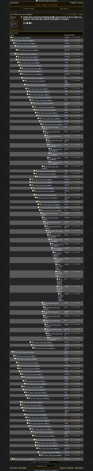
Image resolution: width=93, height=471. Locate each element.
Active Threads (53, 5)
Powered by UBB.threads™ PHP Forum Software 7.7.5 (46, 470)
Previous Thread (29, 8)
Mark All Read (22, 468)
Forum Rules (13, 468)
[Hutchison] (14, 27)
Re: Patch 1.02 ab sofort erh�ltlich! (22, 14)
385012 (81, 14)
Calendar (44, 5)
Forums (38, 5)
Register (73, 2)
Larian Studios (14, 2)
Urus (64, 14)
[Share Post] (77, 14)
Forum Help (70, 468)
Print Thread (13, 12)
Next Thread (64, 8)
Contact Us (63, 468)
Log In (81, 2)
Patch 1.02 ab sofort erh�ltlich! (22, 37)
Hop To (35, 462)
